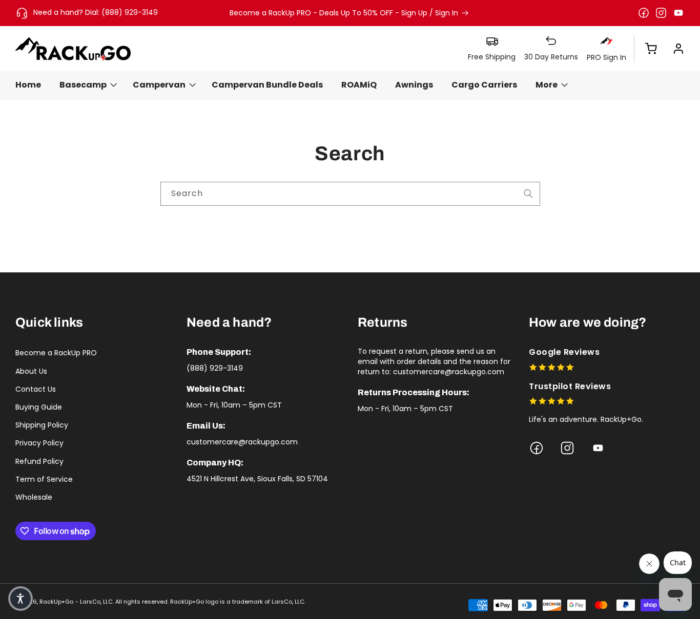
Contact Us (35, 389)
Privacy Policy (39, 443)
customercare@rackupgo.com (242, 442)
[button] (645, 48)
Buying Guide (38, 407)
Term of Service (44, 479)
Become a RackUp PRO (56, 353)
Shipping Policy (41, 425)
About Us (31, 371)
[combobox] (350, 193)
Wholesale (33, 497)
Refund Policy (39, 461)
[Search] (528, 193)
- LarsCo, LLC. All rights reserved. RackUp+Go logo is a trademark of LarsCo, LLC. (190, 601)
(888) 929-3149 (215, 368)
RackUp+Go (56, 601)
